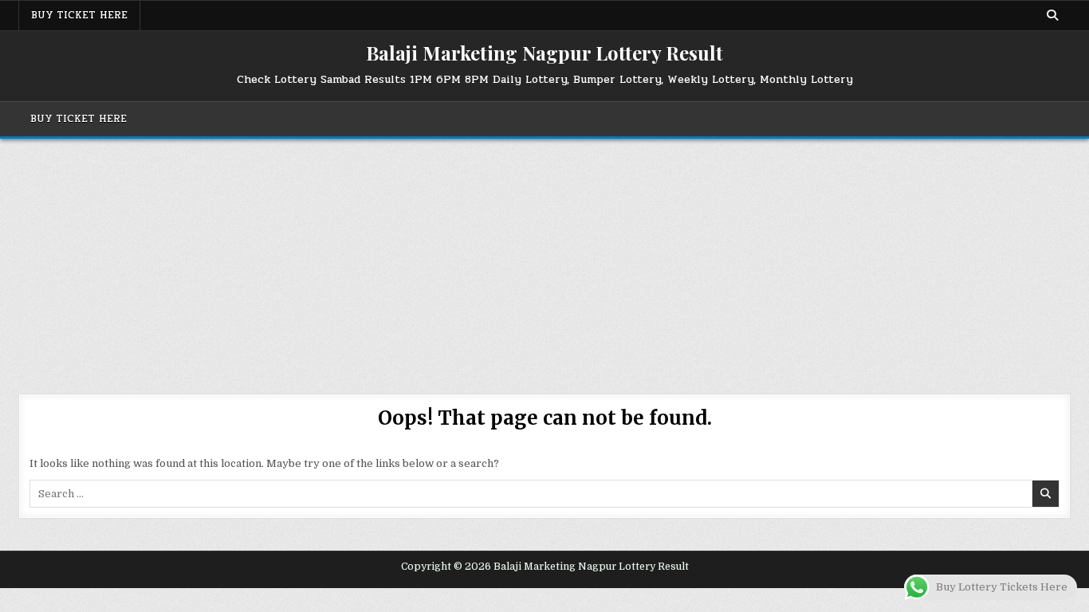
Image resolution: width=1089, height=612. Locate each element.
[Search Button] (1052, 15)
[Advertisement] (544, 258)
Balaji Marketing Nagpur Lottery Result (544, 52)
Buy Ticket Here (79, 15)
